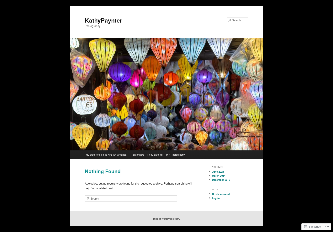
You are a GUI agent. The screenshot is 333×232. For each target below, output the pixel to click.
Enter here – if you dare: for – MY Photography (159, 154)
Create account (221, 194)
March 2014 (218, 175)
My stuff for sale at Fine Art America (106, 154)
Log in (216, 198)
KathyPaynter (103, 20)
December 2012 (221, 179)
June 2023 (218, 171)
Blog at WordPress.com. (166, 218)
